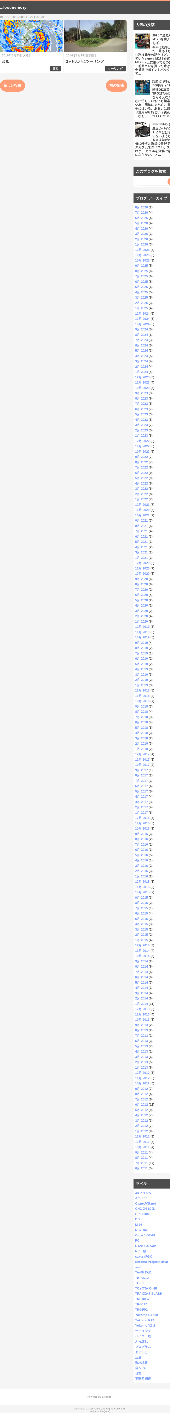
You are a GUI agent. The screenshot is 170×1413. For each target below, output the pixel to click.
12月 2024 (142, 313)
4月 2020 (141, 605)
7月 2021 (141, 531)
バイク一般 (143, 1336)
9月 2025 (141, 265)
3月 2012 (141, 1120)
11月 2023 (142, 382)
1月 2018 (141, 749)
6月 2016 (141, 849)
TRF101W (142, 1299)
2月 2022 (141, 494)
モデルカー (143, 1352)
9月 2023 (141, 393)
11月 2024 (142, 318)
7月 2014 (141, 972)
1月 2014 (141, 1004)
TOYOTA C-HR (146, 1288)
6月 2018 (141, 722)
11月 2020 (142, 568)
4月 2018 (141, 733)
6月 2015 (141, 913)
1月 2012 (141, 1131)
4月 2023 (141, 419)
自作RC (140, 1368)
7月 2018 (141, 717)
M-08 (138, 1224)
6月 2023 (141, 409)
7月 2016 (141, 844)
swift (139, 1267)
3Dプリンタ (143, 1193)
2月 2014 (141, 998)
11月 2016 (142, 823)
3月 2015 (141, 929)
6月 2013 (141, 1041)
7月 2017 (141, 781)
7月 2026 (141, 212)
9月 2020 (141, 579)
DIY (138, 1219)
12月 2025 (142, 250)
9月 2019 (141, 642)
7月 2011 (141, 1163)
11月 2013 (142, 1014)
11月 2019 (142, 632)
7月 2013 (141, 1035)
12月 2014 (142, 945)
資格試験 (141, 1362)
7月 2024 (141, 340)
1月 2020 (141, 621)
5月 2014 (141, 982)
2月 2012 (141, 1126)
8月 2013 (141, 1030)
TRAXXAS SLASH (148, 1293)
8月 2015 (141, 903)
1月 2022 (141, 499)
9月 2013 (141, 1025)
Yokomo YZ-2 (145, 1325)
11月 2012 (142, 1078)
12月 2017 (142, 754)
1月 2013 (141, 1067)
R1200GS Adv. (146, 1246)
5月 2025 (141, 287)
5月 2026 (141, 223)
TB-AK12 (142, 1278)
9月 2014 (141, 961)
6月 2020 (141, 595)
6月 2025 (141, 281)
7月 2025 (141, 276)
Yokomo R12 (144, 1320)
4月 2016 (141, 860)
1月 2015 (141, 940)
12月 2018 (142, 690)
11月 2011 (142, 1142)
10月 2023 (142, 388)
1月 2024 (141, 372)
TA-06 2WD (143, 1272)
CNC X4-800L (145, 1208)
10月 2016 (142, 828)
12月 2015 (142, 881)
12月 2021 (142, 504)
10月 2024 (142, 324)
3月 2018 (141, 738)
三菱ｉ (140, 1357)
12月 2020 (142, 563)
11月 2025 (142, 255)
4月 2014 (141, 987)
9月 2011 (141, 1152)
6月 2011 (141, 1168)
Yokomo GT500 (146, 1315)
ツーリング (115, 68)
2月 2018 (141, 743)
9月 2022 (141, 457)
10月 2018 (142, 701)
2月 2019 (141, 680)
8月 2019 (141, 648)
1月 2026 (141, 244)
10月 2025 (142, 260)
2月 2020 (141, 616)
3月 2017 (141, 802)
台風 (5, 62)
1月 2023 (141, 435)
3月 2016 (141, 865)
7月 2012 (141, 1099)
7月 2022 (141, 467)
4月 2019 (141, 669)
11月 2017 (142, 759)
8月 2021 (141, 526)
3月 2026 (141, 234)
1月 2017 (141, 812)
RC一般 (140, 1251)
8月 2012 (141, 1094)
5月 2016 (141, 855)
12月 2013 (142, 1009)
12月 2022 (142, 441)
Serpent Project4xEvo (151, 1261)
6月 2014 (141, 977)
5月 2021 (141, 541)
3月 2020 (141, 611)
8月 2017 (141, 775)
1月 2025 (141, 308)
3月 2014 (141, 993)
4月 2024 (141, 356)
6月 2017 (141, 786)
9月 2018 (141, 706)
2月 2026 (141, 239)
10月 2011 (142, 1147)
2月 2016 (141, 871)
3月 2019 (141, 674)
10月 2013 (142, 1019)
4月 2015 (141, 924)
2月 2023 (141, 430)
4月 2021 (141, 547)
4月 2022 (141, 483)
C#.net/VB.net (145, 1203)
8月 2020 (141, 584)
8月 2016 (141, 839)
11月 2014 (142, 950)
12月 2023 (142, 377)
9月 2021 (141, 520)
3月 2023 (141, 425)
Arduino (141, 1198)
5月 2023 (141, 414)
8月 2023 (141, 398)
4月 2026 (141, 228)
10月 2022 (142, 451)
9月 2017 (141, 770)
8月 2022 (141, 462)
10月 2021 (142, 515)
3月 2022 (141, 488)
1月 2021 (141, 557)
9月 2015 (141, 897)
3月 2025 (141, 297)
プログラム (143, 1346)
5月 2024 (141, 350)
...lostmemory (13, 7)
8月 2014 (141, 966)
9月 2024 (141, 329)
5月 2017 (141, 791)
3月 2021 (141, 552)
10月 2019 (142, 637)
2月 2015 (141, 934)
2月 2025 (141, 303)
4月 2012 (141, 1115)
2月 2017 (141, 807)
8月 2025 (141, 271)
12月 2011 (142, 1136)
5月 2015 (141, 919)
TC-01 (139, 1283)
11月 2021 (142, 510)
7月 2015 (141, 908)
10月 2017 (142, 764)
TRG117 (141, 1304)
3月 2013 (141, 1057)
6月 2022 (141, 473)
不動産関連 (143, 1378)
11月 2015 (142, 887)
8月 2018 (141, 711)
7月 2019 (141, 653)
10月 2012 (142, 1083)
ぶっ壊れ (141, 1341)
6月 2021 (141, 536)
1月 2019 (141, 685)
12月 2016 (142, 818)
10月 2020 (142, 573)
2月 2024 (141, 366)
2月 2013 (141, 1062)
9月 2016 (141, 834)
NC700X (141, 1230)
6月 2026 (141, 218)
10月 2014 (142, 956)
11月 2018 (142, 696)
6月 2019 (141, 658)
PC (137, 1240)
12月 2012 (142, 1072)
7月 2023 (141, 403)
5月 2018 (141, 727)
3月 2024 (141, 361)
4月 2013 (141, 1051)
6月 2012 (141, 1104)
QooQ (106, 1411)
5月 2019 (141, 664)
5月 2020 (141, 600)
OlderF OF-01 (145, 1235)
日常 (55, 68)
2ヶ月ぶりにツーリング (85, 62)
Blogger (106, 1397)
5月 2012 (141, 1110)
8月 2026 (141, 207)
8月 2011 (141, 1157)
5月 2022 (141, 478)
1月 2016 (141, 876)
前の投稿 (116, 85)
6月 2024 (141, 345)
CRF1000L (143, 1214)
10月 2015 (142, 892)
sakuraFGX (143, 1256)
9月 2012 (141, 1088)
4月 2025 (141, 292)
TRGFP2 (141, 1309)
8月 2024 (141, 334)
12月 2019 (142, 626)
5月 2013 (141, 1046)
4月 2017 (141, 796)
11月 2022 (142, 446)
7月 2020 (141, 589)
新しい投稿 (13, 85)
